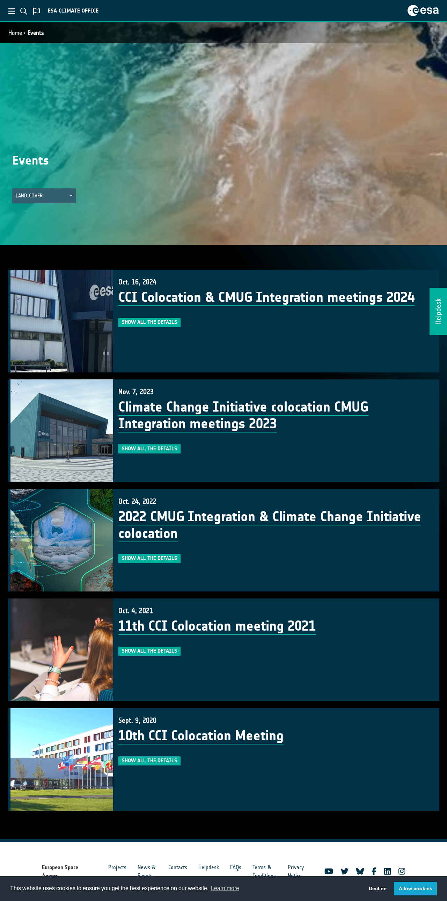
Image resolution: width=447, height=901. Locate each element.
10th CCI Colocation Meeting (201, 735)
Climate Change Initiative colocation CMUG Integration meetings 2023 (243, 415)
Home (15, 32)
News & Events (146, 871)
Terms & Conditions (264, 871)
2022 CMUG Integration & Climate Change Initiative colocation (269, 525)
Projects (117, 867)
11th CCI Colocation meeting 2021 (217, 626)
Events (36, 32)
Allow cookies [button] (415, 888)
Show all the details (149, 322)
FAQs (235, 867)
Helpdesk (208, 867)
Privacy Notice (296, 871)
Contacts (177, 867)
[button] (44, 195)
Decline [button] (378, 888)
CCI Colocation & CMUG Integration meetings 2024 (266, 297)
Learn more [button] (225, 888)
